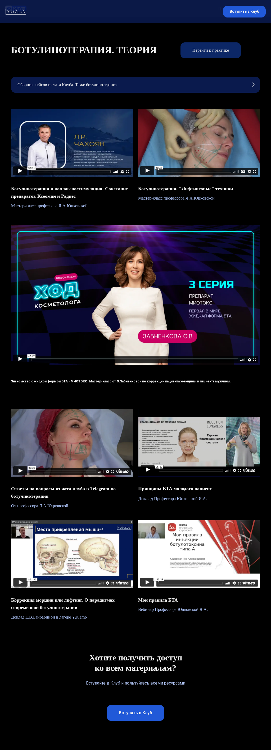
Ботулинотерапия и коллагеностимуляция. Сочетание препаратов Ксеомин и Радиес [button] (69, 192)
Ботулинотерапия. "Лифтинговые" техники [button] (185, 188)
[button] (244, 12)
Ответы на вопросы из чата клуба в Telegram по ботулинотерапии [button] (63, 492)
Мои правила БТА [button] (158, 600)
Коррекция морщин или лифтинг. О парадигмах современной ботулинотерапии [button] (63, 603)
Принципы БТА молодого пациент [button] (175, 488)
